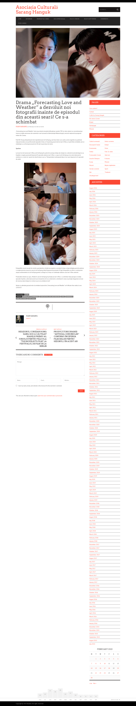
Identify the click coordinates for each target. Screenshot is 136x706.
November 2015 (94, 630)
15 (96, 668)
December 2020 (94, 421)
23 (100, 673)
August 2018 (93, 517)
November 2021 (94, 383)
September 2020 (94, 431)
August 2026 (93, 188)
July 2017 (92, 562)
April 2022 (92, 366)
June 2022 (92, 359)
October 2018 (93, 510)
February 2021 (93, 414)
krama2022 (69, 296)
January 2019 (93, 500)
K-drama (107, 158)
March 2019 (93, 493)
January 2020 (93, 459)
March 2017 (93, 575)
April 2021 (92, 407)
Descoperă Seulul (59, 19)
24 (105, 673)
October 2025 (93, 222)
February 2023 (93, 332)
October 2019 (93, 469)
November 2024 (94, 260)
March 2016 (93, 616)
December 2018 (94, 503)
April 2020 (92, 448)
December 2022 (94, 339)
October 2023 (93, 304)
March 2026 (93, 205)
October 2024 (93, 263)
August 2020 (93, 435)
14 (91, 668)
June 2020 (92, 442)
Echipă (91, 122)
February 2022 (93, 373)
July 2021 (92, 397)
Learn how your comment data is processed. (50, 396)
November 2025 (94, 219)
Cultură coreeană (94, 141)
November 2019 (94, 466)
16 (100, 668)
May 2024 (92, 281)
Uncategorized (93, 175)
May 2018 (92, 527)
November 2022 (94, 342)
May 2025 (92, 239)
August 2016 (93, 599)
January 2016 (93, 623)
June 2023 (92, 318)
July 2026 (92, 191)
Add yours (48, 354)
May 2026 (92, 198)
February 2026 (93, 208)
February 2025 (93, 250)
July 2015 (92, 644)
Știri (19, 19)
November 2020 (94, 424)
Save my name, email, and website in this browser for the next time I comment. (40, 386)
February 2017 (93, 579)
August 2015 (93, 640)
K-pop (91, 162)
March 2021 (93, 411)
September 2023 (94, 308)
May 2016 (92, 610)
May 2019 (92, 486)
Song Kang (31, 298)
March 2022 (93, 370)
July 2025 (92, 233)
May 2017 (92, 568)
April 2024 (92, 284)
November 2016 (94, 589)
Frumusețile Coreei (95, 155)
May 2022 (92, 363)
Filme (106, 148)
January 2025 (93, 253)
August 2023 (93, 311)
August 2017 (93, 558)
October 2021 (93, 387)
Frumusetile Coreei (43, 19)
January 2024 (93, 294)
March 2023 (93, 329)
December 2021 (94, 380)
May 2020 (92, 445)
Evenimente (104, 19)
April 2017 (92, 572)
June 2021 (92, 400)
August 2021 (93, 394)
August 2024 (93, 270)
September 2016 (94, 596)
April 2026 (92, 202)
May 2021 (92, 404)
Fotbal (91, 152)
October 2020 (93, 428)
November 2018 (94, 507)
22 (96, 673)
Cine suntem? (93, 108)
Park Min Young (21, 298)
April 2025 (92, 243)
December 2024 (94, 256)
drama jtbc (26, 296)
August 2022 (93, 352)
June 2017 (92, 565)
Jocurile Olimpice (94, 158)
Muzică (91, 165)
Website (28, 318)
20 (118, 668)
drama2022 (35, 296)
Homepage (92, 125)
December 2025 (94, 215)
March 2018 (93, 534)
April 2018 (92, 531)
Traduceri (107, 172)
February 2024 (93, 291)
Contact (91, 112)
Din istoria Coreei (94, 119)
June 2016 (92, 606)
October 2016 (93, 592)
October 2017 (93, 551)
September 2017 (94, 555)
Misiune (91, 129)
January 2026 (93, 212)
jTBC (63, 296)
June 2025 (92, 236)
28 (91, 678)
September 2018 (94, 514)
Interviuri (29, 19)
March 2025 (93, 246)
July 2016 (92, 603)
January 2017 (93, 582)
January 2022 (93, 376)
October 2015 (93, 634)
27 (118, 673)
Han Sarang (21, 126)
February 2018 (93, 538)
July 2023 (92, 315)
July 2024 (92, 274)
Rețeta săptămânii (90, 19)
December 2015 (94, 627)
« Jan (90, 683)
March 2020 (93, 452)
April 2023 (92, 325)
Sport (106, 169)
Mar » (94, 683)
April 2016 (92, 613)
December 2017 (94, 544)
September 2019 (94, 472)
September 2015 (94, 637)
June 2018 (92, 524)
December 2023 (94, 298)
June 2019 (92, 483)
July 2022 (92, 356)
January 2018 (93, 541)
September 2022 (94, 349)
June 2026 (92, 195)
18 (109, 668)
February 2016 (93, 620)
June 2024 (92, 277)
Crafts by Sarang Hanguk (96, 115)
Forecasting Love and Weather (50, 296)
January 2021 (93, 418)
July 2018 (92, 520)
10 (105, 663)
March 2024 (93, 287)
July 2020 (92, 438)
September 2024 (94, 267)
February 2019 (93, 496)
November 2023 (94, 301)
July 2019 (92, 479)
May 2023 (92, 322)
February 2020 (93, 455)
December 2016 (94, 586)
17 (105, 668)
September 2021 (94, 390)
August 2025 (93, 229)
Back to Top (114, 700)
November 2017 (94, 548)
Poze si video (22, 23)
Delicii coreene (74, 19)
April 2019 (92, 490)
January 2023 (93, 335)
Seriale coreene (94, 169)
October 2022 (93, 346)
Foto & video (109, 152)
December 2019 (94, 462)
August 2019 (93, 476)
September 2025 (94, 226)
